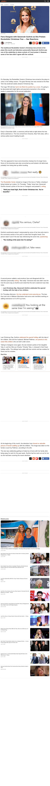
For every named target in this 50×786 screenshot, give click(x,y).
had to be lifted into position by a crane (27, 87)
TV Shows (12, 4)
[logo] (3, 1)
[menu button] (48, 1)
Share (46, 43)
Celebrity (6, 4)
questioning (43, 236)
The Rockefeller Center (8, 182)
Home (2, 4)
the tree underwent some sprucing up (28, 294)
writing (43, 186)
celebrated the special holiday (28, 337)
